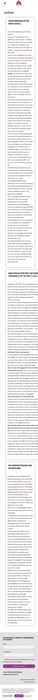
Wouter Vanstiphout (26, 58)
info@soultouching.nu (15, 672)
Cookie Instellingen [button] (7, 696)
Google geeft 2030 (20, 81)
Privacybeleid (27, 696)
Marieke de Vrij (17, 484)
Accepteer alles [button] (18, 696)
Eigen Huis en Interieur (22, 50)
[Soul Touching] (19, 3)
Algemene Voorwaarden (28, 679)
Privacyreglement (29, 682)
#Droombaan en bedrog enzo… (19, 22)
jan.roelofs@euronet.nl (15, 487)
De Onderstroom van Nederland (20, 467)
